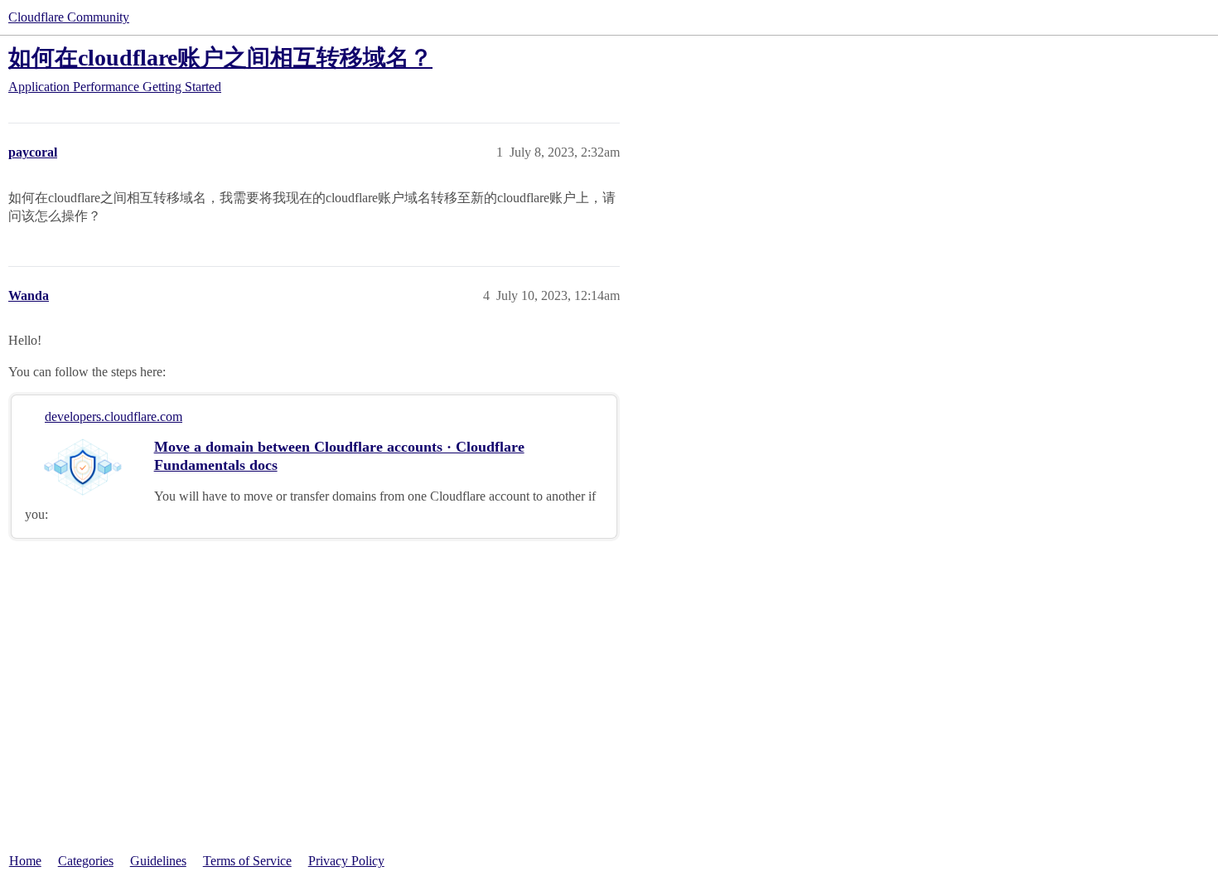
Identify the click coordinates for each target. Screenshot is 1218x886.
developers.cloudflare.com (113, 416)
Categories (86, 861)
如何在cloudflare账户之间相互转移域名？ (220, 57)
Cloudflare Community (68, 17)
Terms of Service (247, 861)
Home (25, 861)
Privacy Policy (346, 861)
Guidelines (158, 861)
